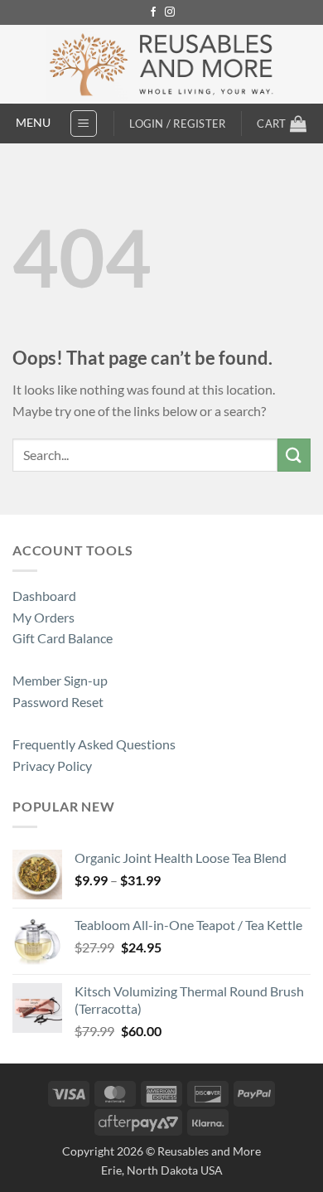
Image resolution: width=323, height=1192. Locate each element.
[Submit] (294, 455)
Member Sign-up (60, 680)
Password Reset (58, 702)
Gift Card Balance (62, 638)
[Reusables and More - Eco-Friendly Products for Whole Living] (161, 64)
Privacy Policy (52, 765)
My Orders (43, 617)
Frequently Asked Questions (94, 744)
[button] (83, 123)
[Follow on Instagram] (170, 12)
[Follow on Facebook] (153, 12)
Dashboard (44, 595)
